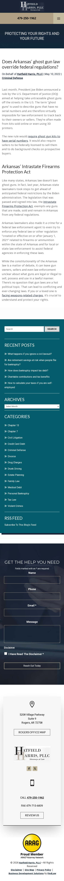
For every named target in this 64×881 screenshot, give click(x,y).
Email (32, 605)
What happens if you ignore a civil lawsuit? (30, 354)
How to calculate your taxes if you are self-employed (28, 385)
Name (32, 572)
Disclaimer (9, 647)
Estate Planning (16, 475)
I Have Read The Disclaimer (26, 654)
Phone (32, 589)
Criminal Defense (12, 78)
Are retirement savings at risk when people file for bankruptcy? (30, 362)
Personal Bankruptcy (18, 493)
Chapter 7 (13, 431)
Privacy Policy (44, 869)
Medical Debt (15, 487)
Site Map (29, 869)
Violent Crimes (15, 506)
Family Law (13, 481)
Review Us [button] (32, 815)
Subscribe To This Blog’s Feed (20, 524)
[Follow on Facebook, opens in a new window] (29, 768)
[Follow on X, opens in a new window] (35, 768)
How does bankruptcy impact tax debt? (28, 370)
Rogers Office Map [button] (32, 732)
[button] (58, 18)
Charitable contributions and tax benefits (29, 376)
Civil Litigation (15, 437)
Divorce (12, 456)
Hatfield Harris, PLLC (30, 74)
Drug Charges (15, 462)
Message (32, 621)
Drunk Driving (15, 468)
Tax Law (12, 499)
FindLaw (51, 873)
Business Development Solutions (26, 873)
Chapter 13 (13, 425)
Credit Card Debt (16, 444)
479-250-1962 (26, 18)
